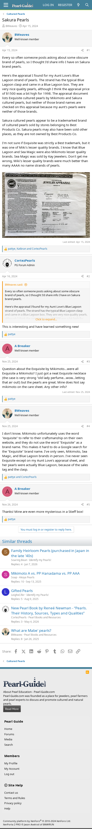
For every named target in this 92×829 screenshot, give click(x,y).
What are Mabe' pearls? (31, 630)
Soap (14, 577)
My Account (11, 769)
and (22, 477)
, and (27, 248)
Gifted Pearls (22, 590)
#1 (88, 50)
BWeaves (11, 26)
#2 (88, 276)
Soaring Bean (19, 560)
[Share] (82, 50)
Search (8, 745)
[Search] (87, 5)
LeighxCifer (18, 595)
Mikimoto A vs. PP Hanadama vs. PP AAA (45, 573)
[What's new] (78, 5)
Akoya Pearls (26, 577)
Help (7, 808)
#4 (88, 426)
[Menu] (6, 5)
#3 (88, 361)
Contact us (11, 793)
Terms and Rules (14, 798)
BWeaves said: (14, 284)
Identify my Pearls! (40, 560)
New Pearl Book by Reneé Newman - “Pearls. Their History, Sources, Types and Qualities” (49, 610)
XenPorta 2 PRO (12, 824)
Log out (9, 774)
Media (8, 739)
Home (8, 729)
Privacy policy (13, 803)
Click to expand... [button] (46, 319)
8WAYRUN (48, 824)
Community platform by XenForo (37, 821)
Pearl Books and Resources (44, 617)
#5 (88, 504)
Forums (9, 734)
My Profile (10, 763)
